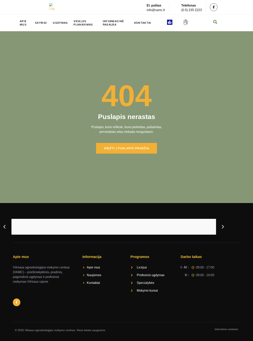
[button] (4, 226)
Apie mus (23, 23)
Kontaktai (142, 22)
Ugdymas (60, 22)
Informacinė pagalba (113, 23)
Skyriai (41, 22)
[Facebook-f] (213, 7)
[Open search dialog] (216, 23)
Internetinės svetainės (226, 329)
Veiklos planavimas (83, 23)
